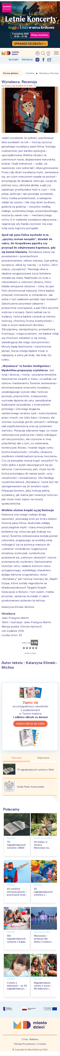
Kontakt (14, 59)
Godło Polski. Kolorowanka (30, 786)
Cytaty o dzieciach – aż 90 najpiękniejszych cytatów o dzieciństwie (17, 988)
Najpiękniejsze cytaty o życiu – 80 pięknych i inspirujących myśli (43, 988)
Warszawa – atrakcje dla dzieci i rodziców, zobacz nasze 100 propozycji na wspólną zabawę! (44, 943)
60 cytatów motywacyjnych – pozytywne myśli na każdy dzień (17, 893)
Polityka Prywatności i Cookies (30, 1044)
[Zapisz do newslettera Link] (49, 59)
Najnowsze (43, 757)
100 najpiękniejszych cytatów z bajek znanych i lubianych (16, 941)
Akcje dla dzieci (42, 932)
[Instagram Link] (37, 59)
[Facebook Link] (43, 59)
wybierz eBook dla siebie (30, 723)
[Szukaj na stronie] (43, 53)
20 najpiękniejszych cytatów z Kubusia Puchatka (43, 894)
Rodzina (11, 838)
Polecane (17, 757)
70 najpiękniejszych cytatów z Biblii (35, 769)
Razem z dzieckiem (43, 838)
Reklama (27, 59)
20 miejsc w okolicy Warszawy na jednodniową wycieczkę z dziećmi (41, 849)
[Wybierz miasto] (49, 53)
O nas (25, 1039)
